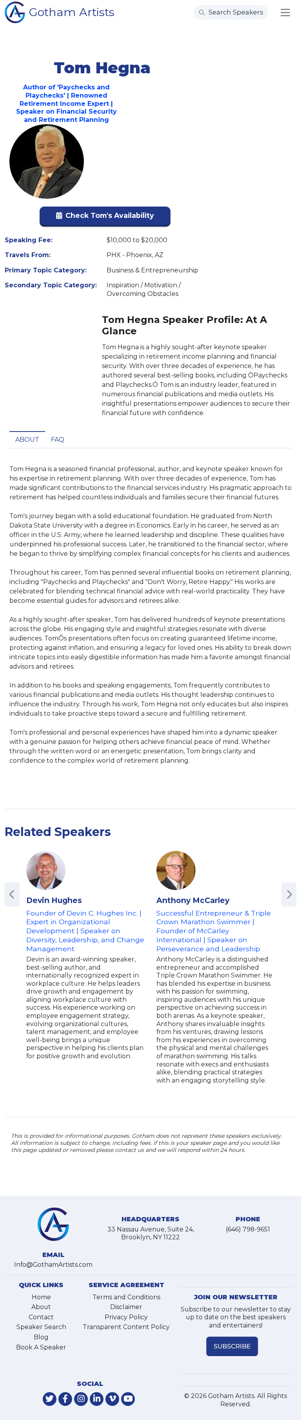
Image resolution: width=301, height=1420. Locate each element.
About (27, 439)
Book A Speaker (41, 1347)
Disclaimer (126, 1307)
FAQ (57, 439)
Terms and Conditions (126, 1297)
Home (41, 1297)
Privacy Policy (126, 1317)
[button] (105, 217)
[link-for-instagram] (81, 1399)
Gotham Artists (71, 12)
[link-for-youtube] (128, 1399)
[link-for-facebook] (65, 1399)
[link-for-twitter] (49, 1399)
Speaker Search (41, 1327)
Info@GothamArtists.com (53, 1264)
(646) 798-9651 (248, 1229)
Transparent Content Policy (126, 1327)
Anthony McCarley (192, 900)
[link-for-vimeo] (112, 1399)
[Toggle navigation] (285, 12)
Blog (41, 1337)
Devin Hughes (54, 900)
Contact (41, 1317)
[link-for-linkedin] (96, 1399)
